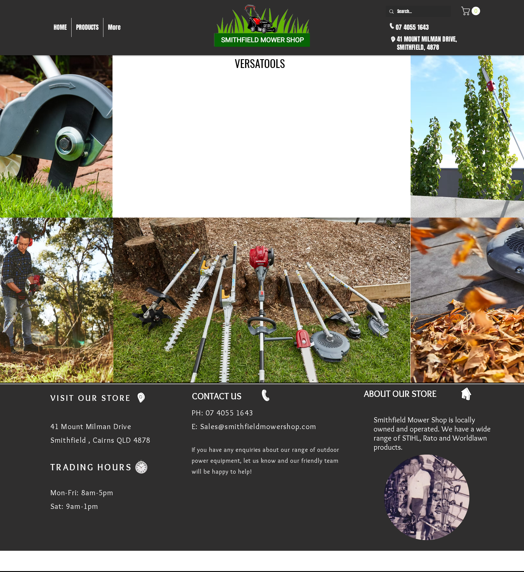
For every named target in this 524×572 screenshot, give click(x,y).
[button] (471, 11)
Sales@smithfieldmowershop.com (258, 426)
